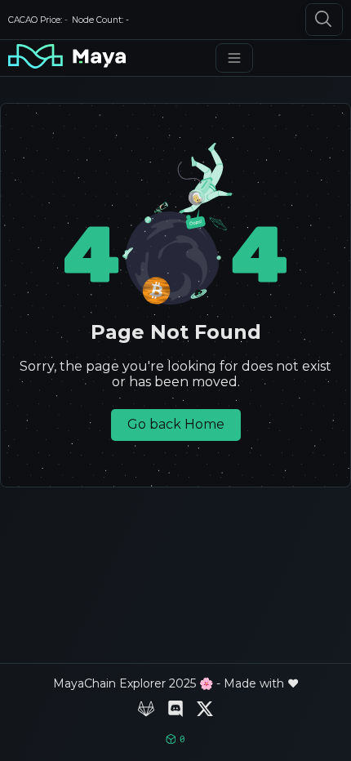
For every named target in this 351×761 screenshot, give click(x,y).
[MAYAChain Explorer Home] (67, 57)
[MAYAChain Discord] (175, 710)
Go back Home (175, 424)
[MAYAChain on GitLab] (146, 710)
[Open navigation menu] (234, 58)
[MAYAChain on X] (205, 710)
